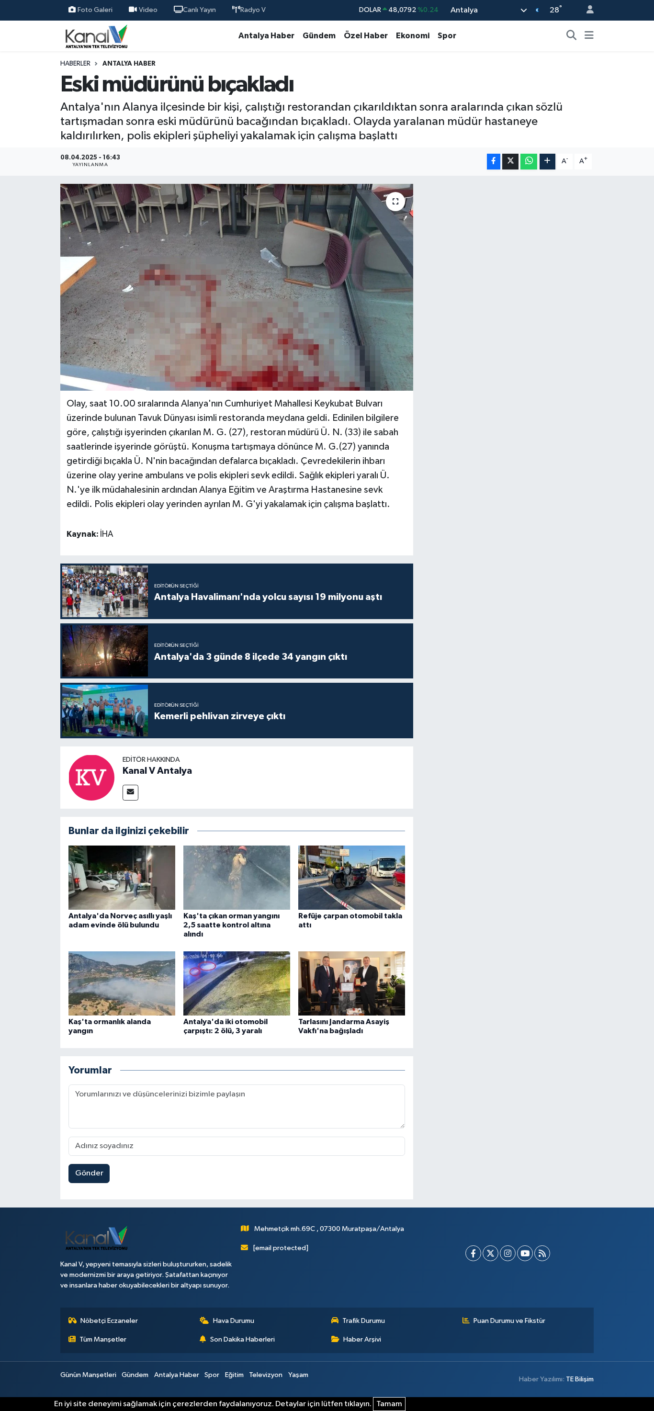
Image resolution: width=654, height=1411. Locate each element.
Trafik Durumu (363, 1320)
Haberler (75, 63)
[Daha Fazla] (547, 161)
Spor (447, 36)
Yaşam (298, 1374)
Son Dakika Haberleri (242, 1339)
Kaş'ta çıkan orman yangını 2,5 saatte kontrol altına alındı (231, 925)
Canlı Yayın (199, 9)
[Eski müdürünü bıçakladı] (236, 287)
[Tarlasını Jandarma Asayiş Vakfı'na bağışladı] (351, 983)
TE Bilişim (580, 1379)
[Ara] (572, 36)
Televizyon (265, 1374)
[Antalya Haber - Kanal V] (96, 36)
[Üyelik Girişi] (586, 10)
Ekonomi (412, 36)
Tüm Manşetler (102, 1339)
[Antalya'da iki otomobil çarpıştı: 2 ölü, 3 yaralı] (236, 983)
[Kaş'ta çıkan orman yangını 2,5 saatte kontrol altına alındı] (236, 877)
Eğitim (234, 1374)
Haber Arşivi (362, 1339)
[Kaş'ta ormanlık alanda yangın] (121, 983)
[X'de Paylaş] (510, 161)
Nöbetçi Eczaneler (109, 1320)
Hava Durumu (233, 1320)
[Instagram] (508, 1253)
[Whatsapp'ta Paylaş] (528, 161)
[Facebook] (473, 1253)
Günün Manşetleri (88, 1374)
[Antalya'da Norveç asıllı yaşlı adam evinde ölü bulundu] (121, 877)
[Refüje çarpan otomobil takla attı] (351, 877)
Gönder (89, 1173)
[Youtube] (525, 1253)
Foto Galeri (95, 9)
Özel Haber (366, 36)
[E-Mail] (130, 793)
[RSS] (542, 1253)
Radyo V (253, 9)
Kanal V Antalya (157, 771)
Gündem (319, 36)
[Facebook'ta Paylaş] (493, 161)
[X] (490, 1253)
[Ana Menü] (589, 36)
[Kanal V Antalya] (91, 777)
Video (148, 9)
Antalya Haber (266, 36)
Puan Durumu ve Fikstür (509, 1320)
